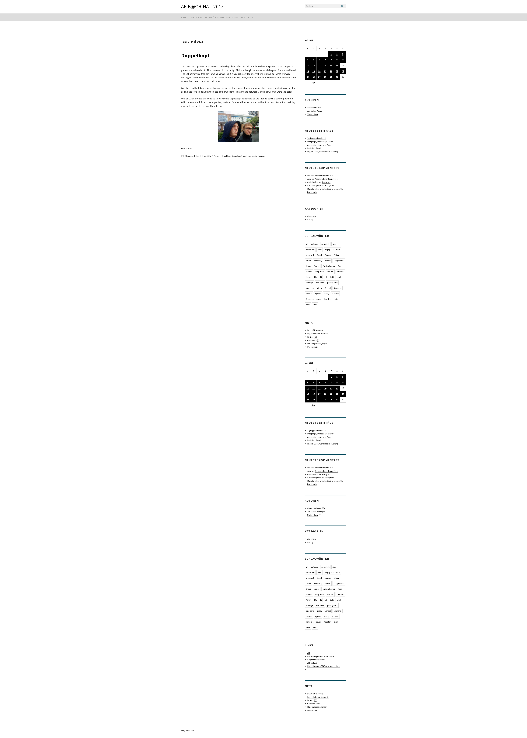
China (336, 255)
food (244, 156)
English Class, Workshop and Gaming (322, 151)
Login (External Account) (318, 333)
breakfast (226, 156)
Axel (334, 244)
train (336, 299)
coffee (308, 260)
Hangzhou (319, 271)
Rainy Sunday (327, 175)
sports (318, 293)
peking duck (332, 282)
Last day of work (314, 148)
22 (331, 71)
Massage (309, 282)
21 (325, 71)
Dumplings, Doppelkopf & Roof (320, 141)
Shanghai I (326, 182)
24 (343, 71)
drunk (308, 266)
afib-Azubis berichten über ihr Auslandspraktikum (217, 17)
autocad (314, 244)
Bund (319, 255)
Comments (313, 340)
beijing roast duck (332, 249)
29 (331, 77)
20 (319, 71)
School (328, 288)
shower (309, 293)
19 (313, 71)
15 (331, 65)
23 (337, 71)
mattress (320, 282)
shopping (262, 156)
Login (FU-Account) (315, 330)
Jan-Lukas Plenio (314, 111)
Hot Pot (330, 271)
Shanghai (337, 288)
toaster (327, 299)
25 (308, 77)
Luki (249, 156)
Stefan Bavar (312, 114)
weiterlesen (187, 148)
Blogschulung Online (316, 659)
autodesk (325, 244)
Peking (217, 156)
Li (321, 277)
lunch (254, 156)
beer (320, 249)
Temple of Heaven (313, 299)
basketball (310, 249)
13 (319, 65)
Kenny (308, 277)
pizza (319, 288)
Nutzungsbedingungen (317, 343)
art (307, 244)
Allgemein (311, 216)
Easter (316, 266)
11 (308, 65)
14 (325, 65)
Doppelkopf (195, 55)
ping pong (310, 288)
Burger (328, 255)
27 (319, 77)
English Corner (329, 266)
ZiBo (315, 304)
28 (325, 77)
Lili (326, 277)
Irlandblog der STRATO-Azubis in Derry (323, 666)
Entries (312, 337)
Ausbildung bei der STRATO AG (320, 656)
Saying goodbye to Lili (316, 138)
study (326, 293)
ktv (315, 277)
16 (337, 65)
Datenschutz (313, 347)
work (308, 304)
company (318, 260)
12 (313, 65)
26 (313, 77)
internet (340, 271)
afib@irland (312, 663)
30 (337, 77)
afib (308, 653)
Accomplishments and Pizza (319, 145)
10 (343, 59)
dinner (328, 260)
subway (335, 293)
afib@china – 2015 (202, 6)
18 (308, 71)
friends (309, 271)
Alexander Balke (192, 156)
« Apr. (313, 82)
